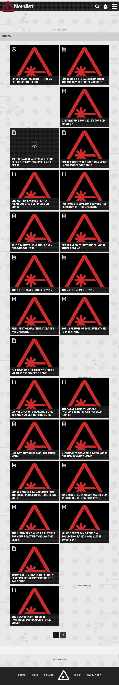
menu (114, 6)
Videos (77, 675)
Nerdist (17, 7)
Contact (22, 675)
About (35, 675)
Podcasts (48, 675)
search (97, 6)
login (106, 6)
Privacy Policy (93, 675)
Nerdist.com (63, 675)
